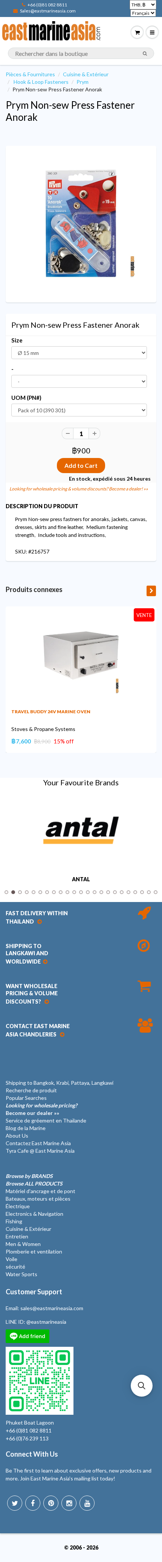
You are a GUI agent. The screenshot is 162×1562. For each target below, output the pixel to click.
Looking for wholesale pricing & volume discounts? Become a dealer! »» (78, 489)
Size (17, 340)
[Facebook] (32, 1503)
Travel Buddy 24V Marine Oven (50, 711)
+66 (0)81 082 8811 (47, 5)
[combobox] (81, 53)
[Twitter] (14, 1503)
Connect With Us (32, 1454)
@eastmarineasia (46, 1321)
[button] (142, 1386)
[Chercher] (144, 54)
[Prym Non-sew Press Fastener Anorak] (81, 223)
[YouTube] (87, 1503)
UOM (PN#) (26, 397)
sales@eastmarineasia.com (51, 1308)
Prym (82, 82)
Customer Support (34, 1292)
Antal (81, 879)
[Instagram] (68, 1503)
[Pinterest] (50, 1503)
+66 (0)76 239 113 (27, 1438)
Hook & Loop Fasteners (41, 82)
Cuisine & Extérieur (86, 74)
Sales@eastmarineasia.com (48, 11)
